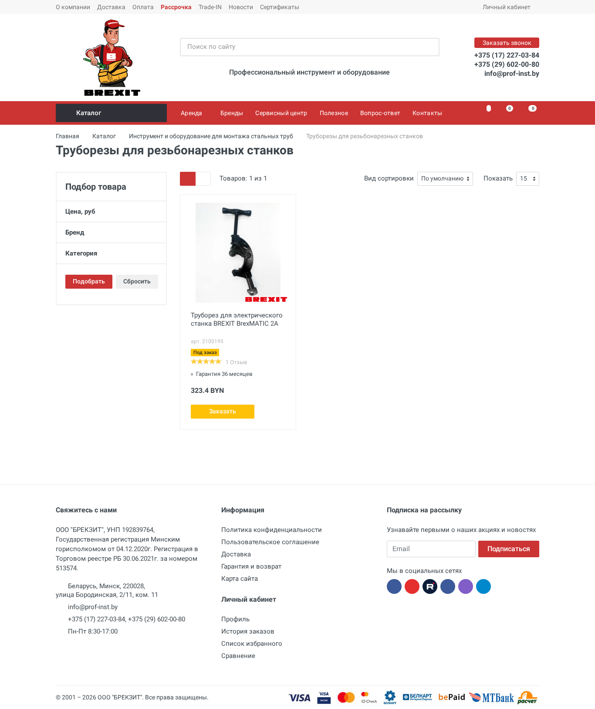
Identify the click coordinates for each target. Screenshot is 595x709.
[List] (203, 179)
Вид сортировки (389, 178)
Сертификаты (279, 7)
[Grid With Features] (188, 179)
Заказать (222, 411)
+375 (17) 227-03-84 (506, 55)
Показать (498, 178)
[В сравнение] (279, 411)
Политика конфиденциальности (271, 530)
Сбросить (137, 281)
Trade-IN (210, 7)
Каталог (88, 113)
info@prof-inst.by (511, 73)
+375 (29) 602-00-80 (506, 64)
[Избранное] (484, 113)
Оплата (143, 7)
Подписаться (508, 549)
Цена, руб (80, 211)
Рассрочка (176, 7)
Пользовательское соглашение (270, 542)
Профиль (235, 619)
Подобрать (89, 281)
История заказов (247, 631)
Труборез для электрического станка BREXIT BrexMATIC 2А (237, 319)
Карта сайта (239, 579)
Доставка (111, 7)
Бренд (74, 232)
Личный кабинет (507, 6)
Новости (241, 7)
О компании (73, 7)
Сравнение (238, 656)
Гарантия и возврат (251, 566)
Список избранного (251, 644)
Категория (81, 253)
